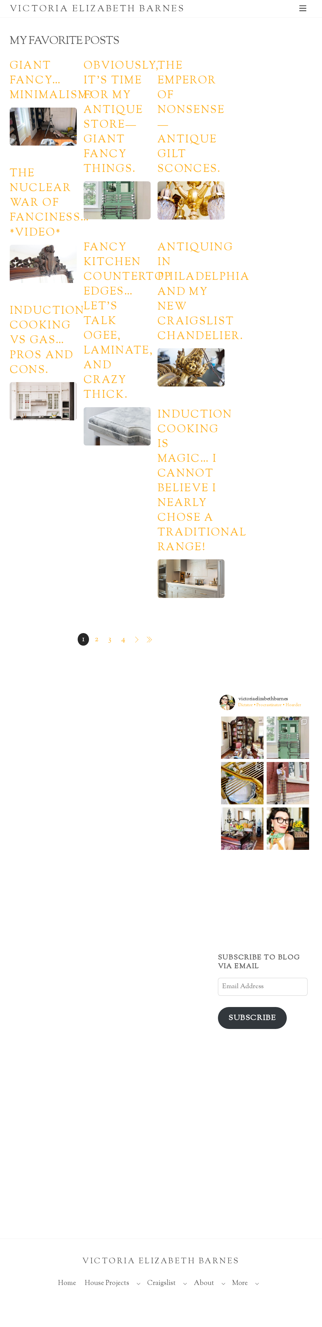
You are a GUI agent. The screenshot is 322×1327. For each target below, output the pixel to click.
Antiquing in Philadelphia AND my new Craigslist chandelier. (204, 292)
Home (67, 1283)
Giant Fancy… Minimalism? (51, 81)
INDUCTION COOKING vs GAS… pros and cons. (47, 341)
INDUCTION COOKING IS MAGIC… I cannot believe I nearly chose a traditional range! (202, 481)
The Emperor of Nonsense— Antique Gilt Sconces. (191, 118)
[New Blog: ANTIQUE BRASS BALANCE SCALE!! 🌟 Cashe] (242, 828)
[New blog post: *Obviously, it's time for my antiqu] (288, 738)
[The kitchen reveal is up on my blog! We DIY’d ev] (242, 783)
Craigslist (161, 1283)
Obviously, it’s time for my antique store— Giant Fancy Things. (121, 118)
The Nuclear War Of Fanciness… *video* (50, 203)
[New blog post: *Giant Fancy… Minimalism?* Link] (242, 738)
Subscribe (252, 1018)
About (204, 1283)
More (240, 1283)
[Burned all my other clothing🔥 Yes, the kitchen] (288, 783)
